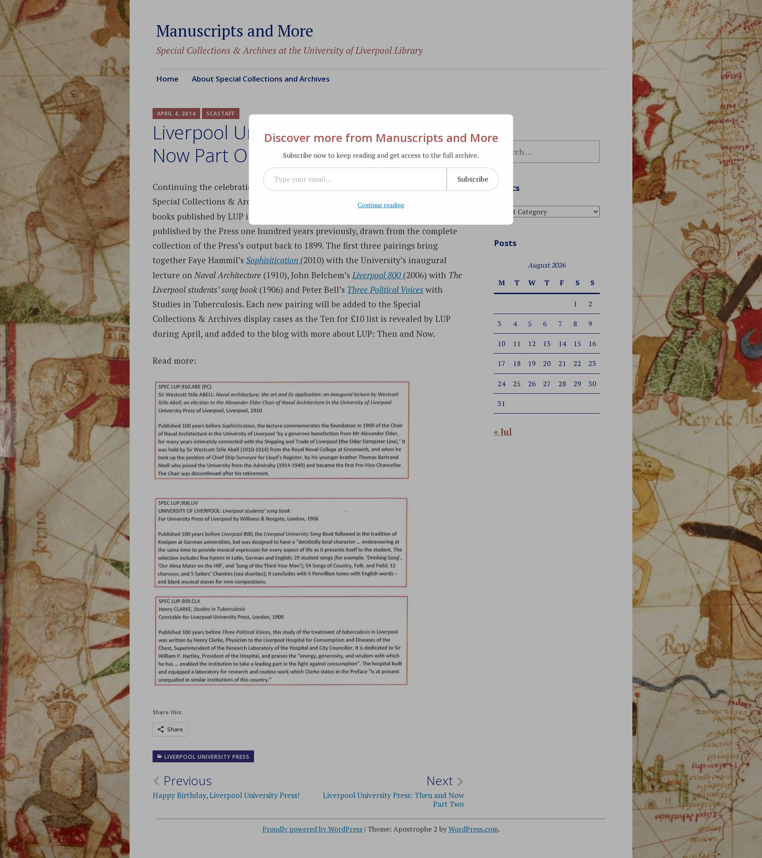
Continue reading (381, 205)
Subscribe (472, 179)
